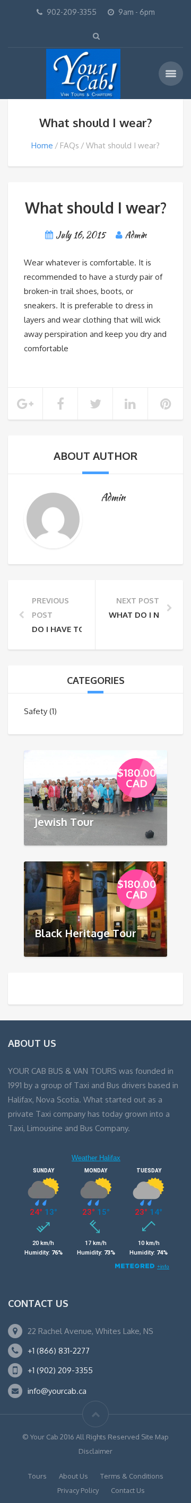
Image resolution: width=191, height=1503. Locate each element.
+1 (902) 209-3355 (60, 1370)
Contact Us (128, 1490)
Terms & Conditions (131, 1476)
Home (42, 145)
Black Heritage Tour (85, 932)
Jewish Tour (64, 821)
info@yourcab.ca (57, 1391)
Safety (35, 711)
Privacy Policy (78, 1490)
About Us (73, 1476)
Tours (37, 1476)
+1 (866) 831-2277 (59, 1351)
